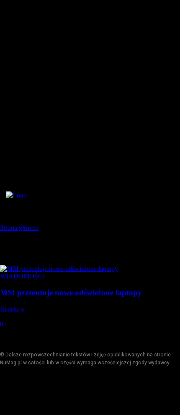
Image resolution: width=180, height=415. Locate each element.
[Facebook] (7, 391)
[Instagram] (26, 391)
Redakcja (12, 308)
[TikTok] (45, 391)
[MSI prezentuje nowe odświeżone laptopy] (59, 268)
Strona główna (19, 227)
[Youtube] (64, 391)
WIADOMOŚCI (22, 276)
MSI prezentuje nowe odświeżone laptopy (71, 292)
